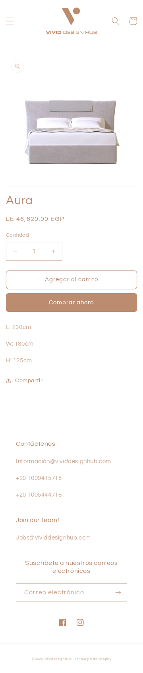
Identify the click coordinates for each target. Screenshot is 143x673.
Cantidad (17, 235)
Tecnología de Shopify (92, 659)
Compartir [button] (29, 380)
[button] (10, 21)
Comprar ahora (71, 303)
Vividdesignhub (58, 659)
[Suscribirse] (118, 592)
